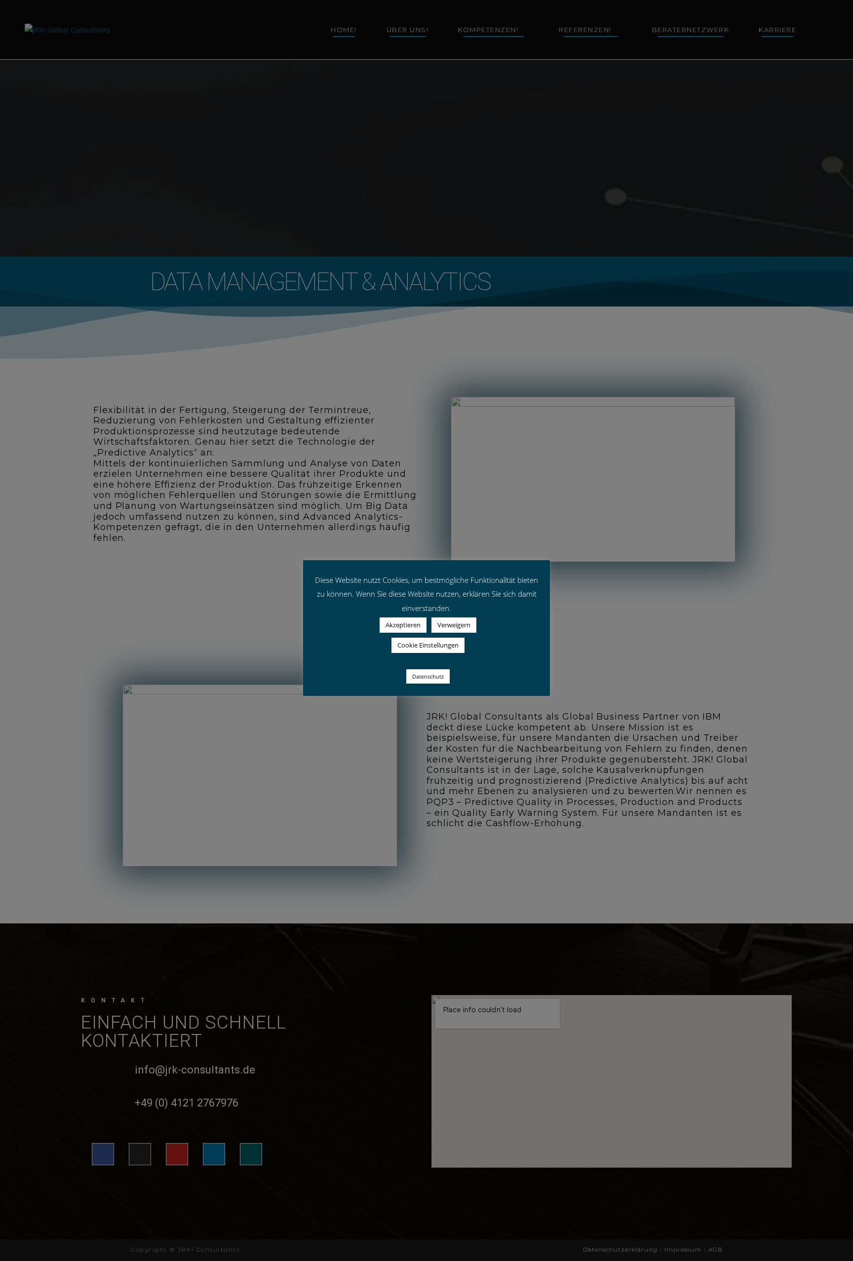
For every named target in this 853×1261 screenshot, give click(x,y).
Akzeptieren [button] (403, 624)
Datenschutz (428, 676)
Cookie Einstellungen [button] (428, 645)
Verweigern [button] (453, 624)
